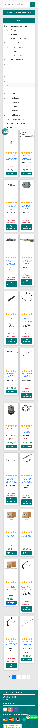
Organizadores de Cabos (16, 123)
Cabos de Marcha (13, 102)
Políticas (7, 699)
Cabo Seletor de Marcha (16, 38)
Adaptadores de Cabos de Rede (18, 26)
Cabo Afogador (12, 34)
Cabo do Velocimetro (14, 60)
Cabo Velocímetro (13, 43)
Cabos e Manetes (13, 115)
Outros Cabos (12, 128)
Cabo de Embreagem (14, 47)
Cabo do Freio (12, 51)
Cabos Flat (10, 94)
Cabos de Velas (12, 111)
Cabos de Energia (13, 98)
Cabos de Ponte (12, 106)
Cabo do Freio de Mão (15, 55)
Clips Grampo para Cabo (16, 119)
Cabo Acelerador (13, 30)
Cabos (8, 64)
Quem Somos (9, 696)
